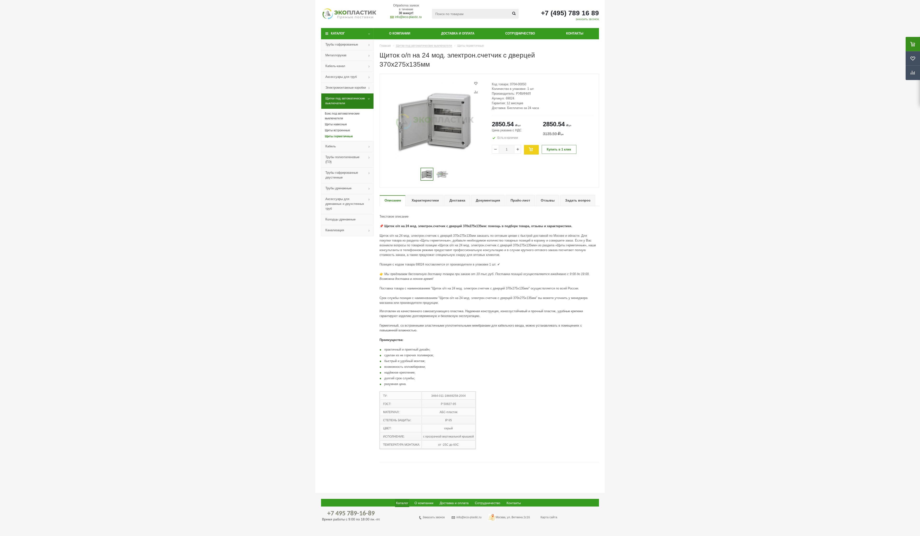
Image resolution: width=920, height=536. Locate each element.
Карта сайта (548, 517)
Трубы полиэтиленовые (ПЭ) (342, 159)
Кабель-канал (335, 66)
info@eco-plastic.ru (408, 17)
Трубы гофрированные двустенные (341, 175)
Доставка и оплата (457, 33)
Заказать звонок (434, 517)
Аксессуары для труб (341, 77)
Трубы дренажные (338, 188)
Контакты (574, 33)
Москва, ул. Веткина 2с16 (513, 517)
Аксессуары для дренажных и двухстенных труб (344, 203)
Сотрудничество (520, 33)
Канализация (334, 230)
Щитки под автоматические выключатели (345, 101)
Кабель (330, 146)
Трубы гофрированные (341, 44)
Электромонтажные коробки (345, 87)
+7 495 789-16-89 (351, 513)
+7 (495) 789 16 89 (570, 13)
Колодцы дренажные (340, 219)
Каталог (338, 33)
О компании (399, 33)
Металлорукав (335, 55)
